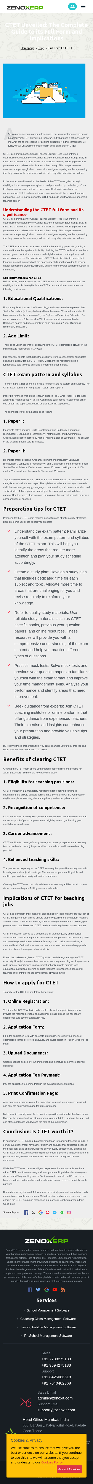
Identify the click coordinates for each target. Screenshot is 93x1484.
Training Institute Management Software (48, 1327)
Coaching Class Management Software (48, 1319)
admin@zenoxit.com (55, 1398)
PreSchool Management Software (48, 1335)
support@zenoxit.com (56, 1410)
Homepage (27, 48)
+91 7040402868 (56, 1383)
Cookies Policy (52, 1462)
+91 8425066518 (56, 1377)
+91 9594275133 (56, 1365)
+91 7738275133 (56, 1359)
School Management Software (48, 1310)
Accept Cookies (69, 1469)
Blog (41, 48)
